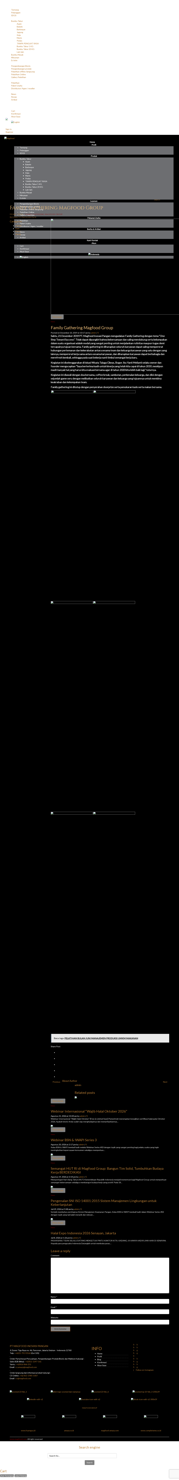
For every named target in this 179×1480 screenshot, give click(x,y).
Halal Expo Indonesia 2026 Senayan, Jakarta (83, 1233)
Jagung (20, 32)
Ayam (19, 24)
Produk (9, 18)
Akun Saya (15, 116)
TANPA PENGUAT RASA (28, 43)
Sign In (9, 129)
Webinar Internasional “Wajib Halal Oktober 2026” (89, 1111)
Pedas (19, 40)
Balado (20, 26)
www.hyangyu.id (28, 1430)
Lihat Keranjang (7, 1476)
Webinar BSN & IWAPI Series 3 (74, 1140)
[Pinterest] (59, 1064)
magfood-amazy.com (110, 1430)
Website (54, 1317)
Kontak (9, 105)
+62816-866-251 (23, 1364)
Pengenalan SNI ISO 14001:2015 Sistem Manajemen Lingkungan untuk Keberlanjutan (104, 1202)
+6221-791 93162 (23, 1353)
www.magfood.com (18, 1439)
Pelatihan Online (18, 74)
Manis (19, 38)
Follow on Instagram (145, 1370)
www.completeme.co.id (151, 1430)
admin (93, 333)
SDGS (13, 15)
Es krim (14, 60)
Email (54, 1307)
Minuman (15, 57)
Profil (8, 7)
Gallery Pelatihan (18, 77)
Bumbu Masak (17, 55)
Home (8, 4)
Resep (14, 97)
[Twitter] (59, 1052)
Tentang (15, 10)
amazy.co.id (69, 1430)
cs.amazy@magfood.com (26, 1367)
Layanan (9, 63)
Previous (56, 1082)
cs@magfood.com (23, 1378)
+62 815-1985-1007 (29, 1375)
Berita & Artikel (12, 91)
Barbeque (21, 29)
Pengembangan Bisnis (20, 66)
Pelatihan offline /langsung (23, 71)
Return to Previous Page (23, 217)
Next (165, 1082)
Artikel (14, 99)
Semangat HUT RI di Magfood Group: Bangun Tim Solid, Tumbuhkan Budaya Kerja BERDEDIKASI (107, 1170)
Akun (8, 108)
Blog (99, 1359)
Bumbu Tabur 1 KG (25, 46)
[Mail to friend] (59, 1076)
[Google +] (59, 1070)
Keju (19, 35)
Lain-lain (20, 52)
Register (9, 132)
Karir (8, 102)
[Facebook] (59, 1058)
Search (90, 1462)
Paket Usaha (16, 85)
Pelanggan (15, 12)
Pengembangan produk (21, 69)
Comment (55, 1255)
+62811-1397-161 (33, 1361)
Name (54, 1297)
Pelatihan (15, 83)
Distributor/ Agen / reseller (23, 88)
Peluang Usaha (12, 80)
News (13, 94)
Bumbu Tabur (17, 21)
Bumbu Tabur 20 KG (25, 49)
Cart (13, 111)
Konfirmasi (16, 114)
